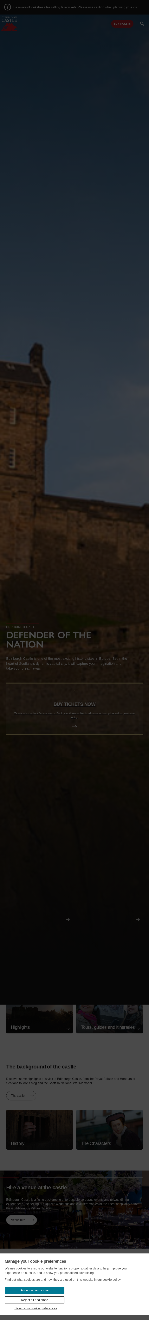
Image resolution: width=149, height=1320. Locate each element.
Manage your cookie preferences (35, 1261)
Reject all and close (34, 1300)
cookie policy (112, 1279)
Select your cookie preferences (36, 1308)
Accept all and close (35, 1290)
